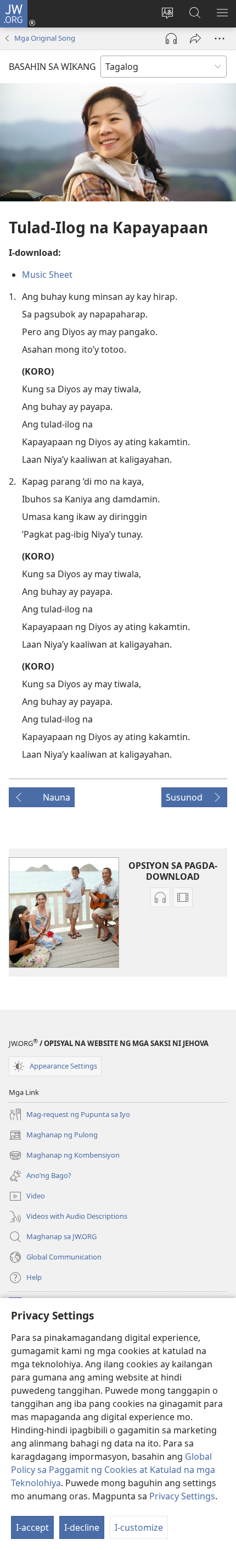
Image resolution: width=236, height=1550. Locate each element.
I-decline (81, 1527)
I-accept (32, 1527)
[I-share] (195, 39)
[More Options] (219, 39)
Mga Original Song (44, 38)
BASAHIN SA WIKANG (52, 67)
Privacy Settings (182, 1496)
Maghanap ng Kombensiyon (64, 1156)
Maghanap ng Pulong (53, 1136)
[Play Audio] (171, 39)
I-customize (139, 1527)
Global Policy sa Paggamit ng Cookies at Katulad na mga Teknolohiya (113, 1469)
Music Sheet (47, 275)
